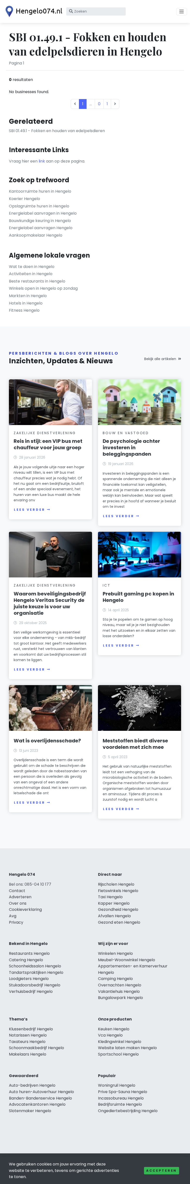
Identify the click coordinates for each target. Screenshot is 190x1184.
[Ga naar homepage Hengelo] (32, 11)
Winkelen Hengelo (115, 953)
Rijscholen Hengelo (116, 884)
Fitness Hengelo (24, 310)
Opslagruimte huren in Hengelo (39, 206)
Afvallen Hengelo (114, 916)
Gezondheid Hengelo (118, 909)
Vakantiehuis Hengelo (119, 991)
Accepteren (161, 1170)
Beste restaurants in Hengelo (37, 281)
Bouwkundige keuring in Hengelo (40, 221)
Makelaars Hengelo (27, 1054)
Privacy (16, 922)
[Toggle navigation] (181, 11)
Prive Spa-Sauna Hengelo (122, 1092)
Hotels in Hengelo (26, 303)
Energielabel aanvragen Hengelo (40, 228)
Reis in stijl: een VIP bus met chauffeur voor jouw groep (48, 444)
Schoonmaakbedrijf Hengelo (36, 1048)
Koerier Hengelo (24, 199)
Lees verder (29, 510)
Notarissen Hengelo (28, 1035)
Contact (17, 891)
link (42, 161)
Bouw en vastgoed (126, 432)
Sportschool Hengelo (118, 1054)
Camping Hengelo (115, 978)
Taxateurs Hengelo (27, 1041)
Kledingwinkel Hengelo (119, 1041)
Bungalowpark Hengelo (120, 997)
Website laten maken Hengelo (127, 1048)
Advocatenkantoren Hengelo (37, 1104)
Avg (12, 916)
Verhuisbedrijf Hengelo (31, 991)
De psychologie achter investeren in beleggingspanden (131, 447)
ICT (106, 585)
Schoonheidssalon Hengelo (35, 966)
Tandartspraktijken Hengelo (36, 972)
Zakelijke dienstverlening (45, 432)
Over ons (17, 903)
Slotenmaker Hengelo (30, 1111)
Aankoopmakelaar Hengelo (35, 235)
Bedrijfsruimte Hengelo (120, 1104)
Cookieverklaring (25, 909)
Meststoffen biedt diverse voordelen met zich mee (135, 744)
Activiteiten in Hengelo (30, 274)
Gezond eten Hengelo (119, 922)
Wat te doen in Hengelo (31, 266)
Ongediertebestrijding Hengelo (128, 1111)
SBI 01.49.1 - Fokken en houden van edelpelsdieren (57, 131)
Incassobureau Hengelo (121, 1098)
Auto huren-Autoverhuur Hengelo (41, 1092)
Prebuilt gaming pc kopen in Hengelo (138, 597)
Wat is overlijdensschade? (47, 740)
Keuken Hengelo (113, 1029)
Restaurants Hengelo (29, 953)
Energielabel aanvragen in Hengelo (43, 213)
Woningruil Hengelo (116, 1085)
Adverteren (20, 897)
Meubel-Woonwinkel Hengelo (126, 960)
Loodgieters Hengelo (29, 978)
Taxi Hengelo (110, 897)
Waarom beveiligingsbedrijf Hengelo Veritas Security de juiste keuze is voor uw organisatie (50, 603)
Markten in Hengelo (28, 296)
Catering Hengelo (26, 960)
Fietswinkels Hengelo (118, 891)
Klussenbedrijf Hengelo (31, 1029)
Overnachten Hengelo (119, 985)
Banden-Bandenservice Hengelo (40, 1098)
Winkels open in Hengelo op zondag (43, 288)
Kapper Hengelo (114, 903)
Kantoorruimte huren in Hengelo (40, 191)
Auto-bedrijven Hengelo (32, 1085)
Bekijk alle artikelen (160, 358)
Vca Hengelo (110, 1035)
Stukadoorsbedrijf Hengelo (34, 985)
